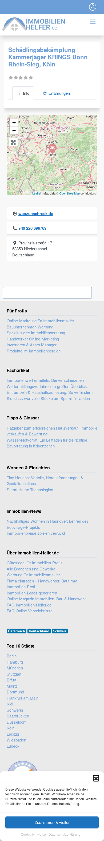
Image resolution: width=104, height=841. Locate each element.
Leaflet (36, 193)
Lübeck (13, 746)
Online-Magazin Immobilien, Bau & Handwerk (46, 598)
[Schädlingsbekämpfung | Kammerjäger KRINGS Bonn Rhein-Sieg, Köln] (52, 148)
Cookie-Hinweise (33, 834)
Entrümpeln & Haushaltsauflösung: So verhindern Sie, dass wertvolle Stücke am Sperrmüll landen (50, 395)
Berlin (12, 655)
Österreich (16, 631)
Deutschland (39, 631)
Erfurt (11, 680)
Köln (10, 728)
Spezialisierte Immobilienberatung (36, 332)
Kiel (10, 704)
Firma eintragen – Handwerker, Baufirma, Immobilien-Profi (42, 584)
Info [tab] (26, 93)
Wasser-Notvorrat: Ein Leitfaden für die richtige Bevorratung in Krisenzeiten (47, 443)
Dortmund (15, 692)
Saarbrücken (18, 716)
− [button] (14, 130)
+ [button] (14, 122)
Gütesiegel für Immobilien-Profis (35, 562)
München (15, 668)
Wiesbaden (16, 740)
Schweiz (59, 631)
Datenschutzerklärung (65, 834)
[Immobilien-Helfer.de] (34, 23)
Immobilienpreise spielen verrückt (36, 533)
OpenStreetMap (69, 193)
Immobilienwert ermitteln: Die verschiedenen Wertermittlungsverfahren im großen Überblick (47, 383)
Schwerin (15, 710)
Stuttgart (14, 674)
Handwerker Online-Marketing (33, 339)
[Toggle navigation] (93, 7)
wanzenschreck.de (35, 213)
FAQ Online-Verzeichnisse (30, 610)
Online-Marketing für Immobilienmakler (40, 320)
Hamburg (15, 662)
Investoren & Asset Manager (32, 344)
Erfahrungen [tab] (59, 93)
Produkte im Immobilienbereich (34, 351)
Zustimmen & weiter (52, 822)
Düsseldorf (16, 722)
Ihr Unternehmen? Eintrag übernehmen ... (47, 292)
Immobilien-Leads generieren (32, 593)
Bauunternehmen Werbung (30, 327)
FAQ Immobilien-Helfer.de (29, 605)
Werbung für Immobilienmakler (33, 574)
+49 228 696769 (32, 228)
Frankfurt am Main (22, 698)
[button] (96, 778)
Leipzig (13, 734)
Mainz (12, 686)
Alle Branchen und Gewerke (31, 569)
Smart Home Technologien (30, 489)
